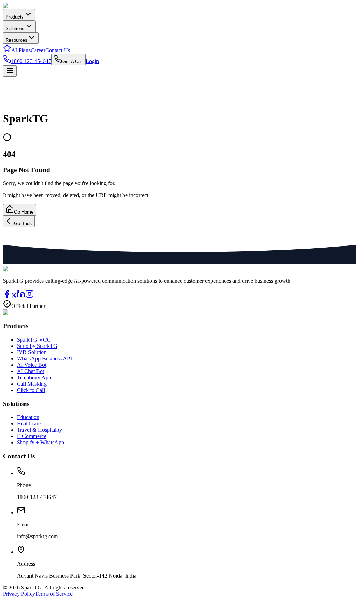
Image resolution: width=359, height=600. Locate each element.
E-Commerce (31, 436)
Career (38, 50)
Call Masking (32, 384)
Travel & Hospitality (39, 430)
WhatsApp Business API (44, 359)
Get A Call (72, 61)
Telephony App (34, 377)
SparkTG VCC (34, 340)
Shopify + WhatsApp (40, 442)
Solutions (15, 28)
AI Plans (21, 50)
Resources (16, 40)
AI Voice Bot (31, 365)
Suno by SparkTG (37, 346)
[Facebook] (7, 296)
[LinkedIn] (21, 296)
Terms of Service (54, 594)
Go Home (23, 212)
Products (15, 17)
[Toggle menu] (10, 71)
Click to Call (31, 390)
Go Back (23, 223)
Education (28, 417)
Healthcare (29, 423)
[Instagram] (29, 296)
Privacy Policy (19, 594)
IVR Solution (32, 352)
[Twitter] (14, 296)
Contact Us (57, 50)
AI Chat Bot (30, 371)
